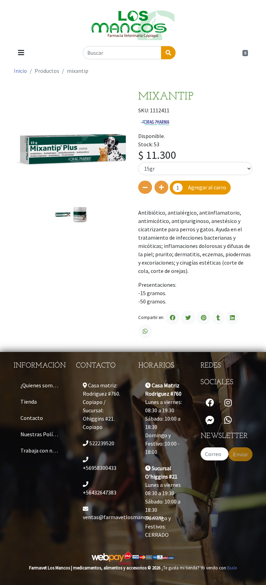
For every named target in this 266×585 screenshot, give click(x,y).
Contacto (31, 417)
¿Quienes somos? (40, 385)
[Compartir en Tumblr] (218, 318)
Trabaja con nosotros (42, 450)
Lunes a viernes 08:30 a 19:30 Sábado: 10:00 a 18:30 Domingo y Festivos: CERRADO (163, 501)
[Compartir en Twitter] (188, 318)
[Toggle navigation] (21, 53)
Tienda (28, 401)
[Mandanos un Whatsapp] (228, 420)
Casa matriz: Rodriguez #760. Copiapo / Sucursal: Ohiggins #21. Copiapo (101, 406)
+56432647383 (99, 492)
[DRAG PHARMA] (155, 122)
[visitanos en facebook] (210, 403)
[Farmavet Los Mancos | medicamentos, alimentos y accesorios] (133, 22)
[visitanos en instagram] (228, 403)
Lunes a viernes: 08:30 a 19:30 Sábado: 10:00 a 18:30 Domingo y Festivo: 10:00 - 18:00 (163, 418)
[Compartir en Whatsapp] (145, 331)
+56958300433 (99, 467)
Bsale (232, 567)
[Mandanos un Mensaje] (210, 420)
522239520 (101, 443)
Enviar (240, 454)
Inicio (20, 70)
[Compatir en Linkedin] (232, 318)
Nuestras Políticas (42, 434)
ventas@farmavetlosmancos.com (105, 517)
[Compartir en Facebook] (172, 318)
